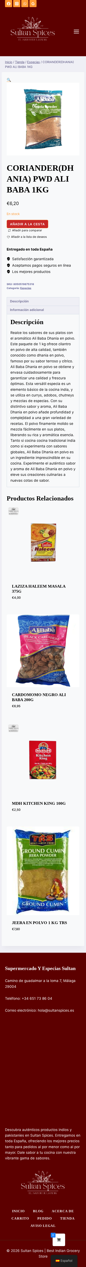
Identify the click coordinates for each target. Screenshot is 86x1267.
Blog (38, 1211)
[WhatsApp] (24, 3)
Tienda (67, 1218)
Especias (25, 288)
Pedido (44, 1218)
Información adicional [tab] (27, 310)
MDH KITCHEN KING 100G (39, 803)
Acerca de (63, 1211)
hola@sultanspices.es (56, 1010)
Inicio (18, 1211)
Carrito (20, 1218)
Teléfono (12, 998)
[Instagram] (16, 3)
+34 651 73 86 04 (37, 998)
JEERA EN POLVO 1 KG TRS (39, 922)
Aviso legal (43, 1226)
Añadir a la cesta (27, 224)
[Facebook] (8, 3)
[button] (9, 80)
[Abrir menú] (78, 31)
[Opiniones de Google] (33, 3)
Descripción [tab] (19, 301)
